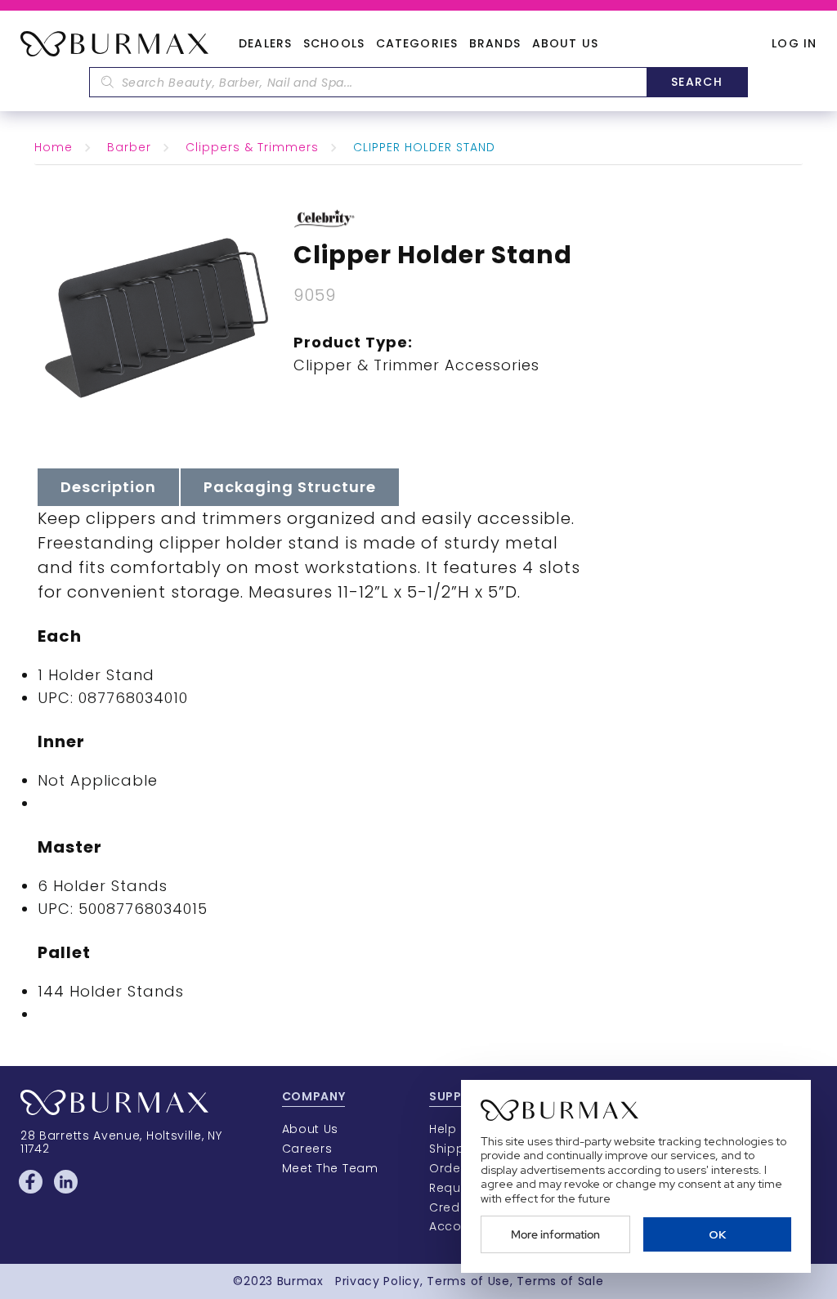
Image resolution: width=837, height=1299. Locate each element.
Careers (307, 1148)
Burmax (300, 1281)
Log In (794, 44)
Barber (129, 147)
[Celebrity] (324, 217)
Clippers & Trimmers (252, 147)
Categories (417, 44)
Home (53, 147)
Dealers (265, 44)
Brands (495, 44)
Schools (334, 44)
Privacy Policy (377, 1281)
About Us (565, 44)
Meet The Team (330, 1168)
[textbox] (368, 82)
